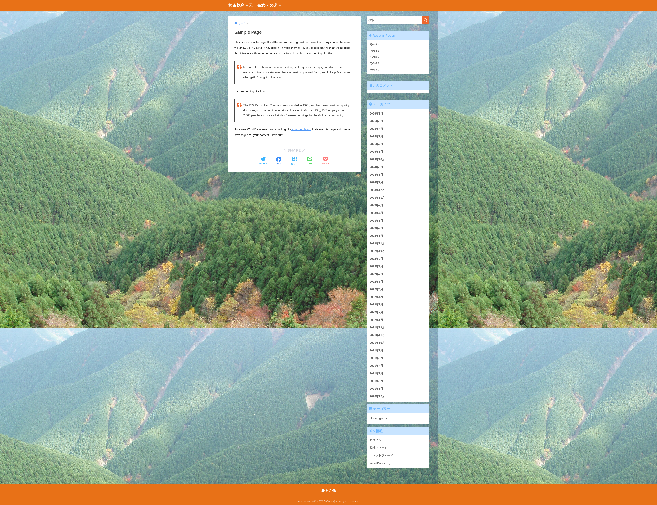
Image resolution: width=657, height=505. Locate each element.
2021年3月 (376, 373)
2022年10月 (377, 251)
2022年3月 (376, 304)
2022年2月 (376, 312)
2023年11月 (377, 197)
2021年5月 (376, 358)
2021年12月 (377, 327)
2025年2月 (376, 144)
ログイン (375, 440)
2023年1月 (376, 235)
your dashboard (301, 129)
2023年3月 (376, 220)
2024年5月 (376, 167)
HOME (330, 490)
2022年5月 (376, 289)
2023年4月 (376, 213)
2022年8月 (376, 266)
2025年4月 (376, 128)
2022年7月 (376, 274)
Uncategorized (379, 418)
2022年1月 (376, 320)
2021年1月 (376, 388)
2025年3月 (376, 136)
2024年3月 (376, 174)
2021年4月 (376, 365)
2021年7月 (376, 350)
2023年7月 (376, 205)
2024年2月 (376, 182)
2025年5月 (376, 121)
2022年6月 (376, 281)
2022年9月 (376, 258)
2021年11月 (377, 335)
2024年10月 (377, 159)
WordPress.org (380, 463)
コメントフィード (381, 455)
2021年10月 (377, 342)
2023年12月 (377, 190)
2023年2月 (376, 228)
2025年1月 (376, 151)
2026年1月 (376, 113)
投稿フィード (378, 447)
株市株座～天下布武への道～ (255, 5)
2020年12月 (377, 396)
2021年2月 (376, 381)
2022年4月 (376, 297)
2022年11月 (377, 243)
